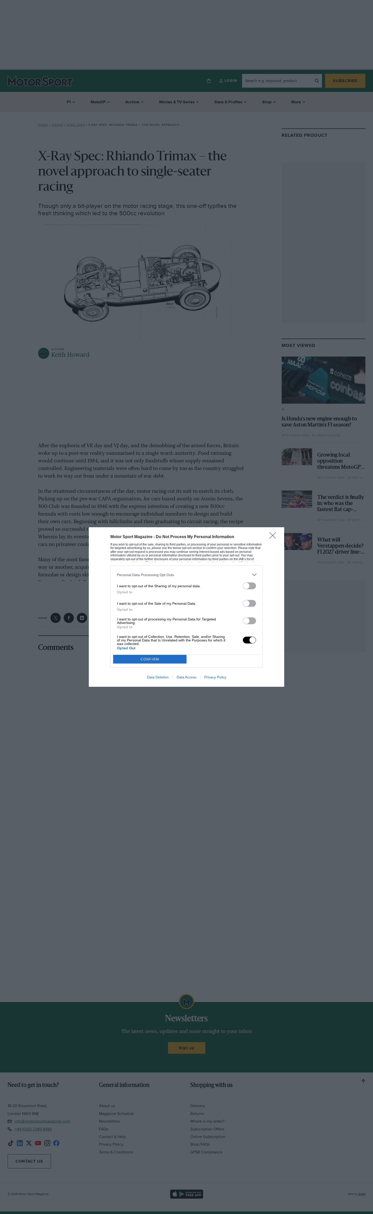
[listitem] (186, 574)
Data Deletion (158, 677)
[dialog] (186, 607)
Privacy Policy (215, 677)
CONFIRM (150, 659)
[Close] (274, 537)
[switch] (249, 585)
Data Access (186, 677)
